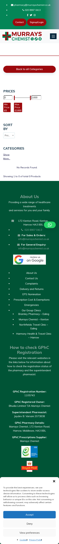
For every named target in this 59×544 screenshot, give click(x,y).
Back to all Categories (29, 69)
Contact (19, 22)
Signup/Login (37, 22)
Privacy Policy (35, 540)
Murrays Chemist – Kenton (34, 319)
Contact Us (31, 278)
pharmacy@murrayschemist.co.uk (31, 4)
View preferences (30, 532)
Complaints (31, 283)
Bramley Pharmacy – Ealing (33, 314)
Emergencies (31, 305)
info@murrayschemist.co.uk (33, 239)
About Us (31, 272)
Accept (30, 514)
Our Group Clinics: (31, 310)
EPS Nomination (31, 294)
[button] (54, 481)
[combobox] (9, 135)
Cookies (24, 540)
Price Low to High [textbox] (10, 135)
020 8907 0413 (32, 10)
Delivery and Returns (32, 289)
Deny (30, 523)
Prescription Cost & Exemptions (32, 299)
